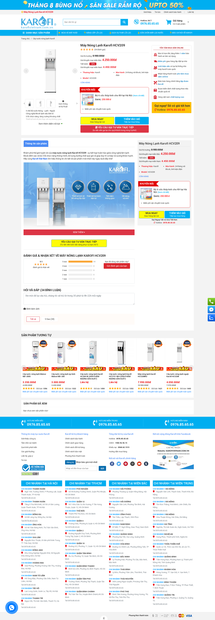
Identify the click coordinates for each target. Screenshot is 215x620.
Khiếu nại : (119, 447)
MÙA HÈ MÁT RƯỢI (69, 33)
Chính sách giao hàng (74, 443)
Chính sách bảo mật (73, 451)
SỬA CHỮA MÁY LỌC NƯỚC (151, 33)
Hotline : (118, 439)
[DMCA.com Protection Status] (41, 473)
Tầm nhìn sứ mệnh (29, 443)
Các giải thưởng (27, 451)
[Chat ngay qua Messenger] (211, 309)
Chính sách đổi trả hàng (75, 447)
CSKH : (118, 443)
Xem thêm (78, 232)
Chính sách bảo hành (172, 12)
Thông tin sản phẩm (36, 143)
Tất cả (33, 319)
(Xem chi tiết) (138, 95)
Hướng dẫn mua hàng (118, 451)
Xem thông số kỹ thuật (63, 105)
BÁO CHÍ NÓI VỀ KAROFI (182, 33)
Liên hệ (191, 12)
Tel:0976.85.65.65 (28, 498)
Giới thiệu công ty (28, 439)
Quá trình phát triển (29, 447)
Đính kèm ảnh (32, 309)
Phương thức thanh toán (75, 456)
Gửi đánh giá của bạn (117, 266)
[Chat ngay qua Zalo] (211, 317)
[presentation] (26, 70)
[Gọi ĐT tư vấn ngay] (211, 301)
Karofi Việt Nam (40, 159)
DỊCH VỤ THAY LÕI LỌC (121, 33)
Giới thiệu (147, 12)
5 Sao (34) (49, 319)
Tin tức (157, 12)
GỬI (102, 468)
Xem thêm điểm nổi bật (49, 124)
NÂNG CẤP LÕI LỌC (94, 33)
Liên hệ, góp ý (27, 456)
